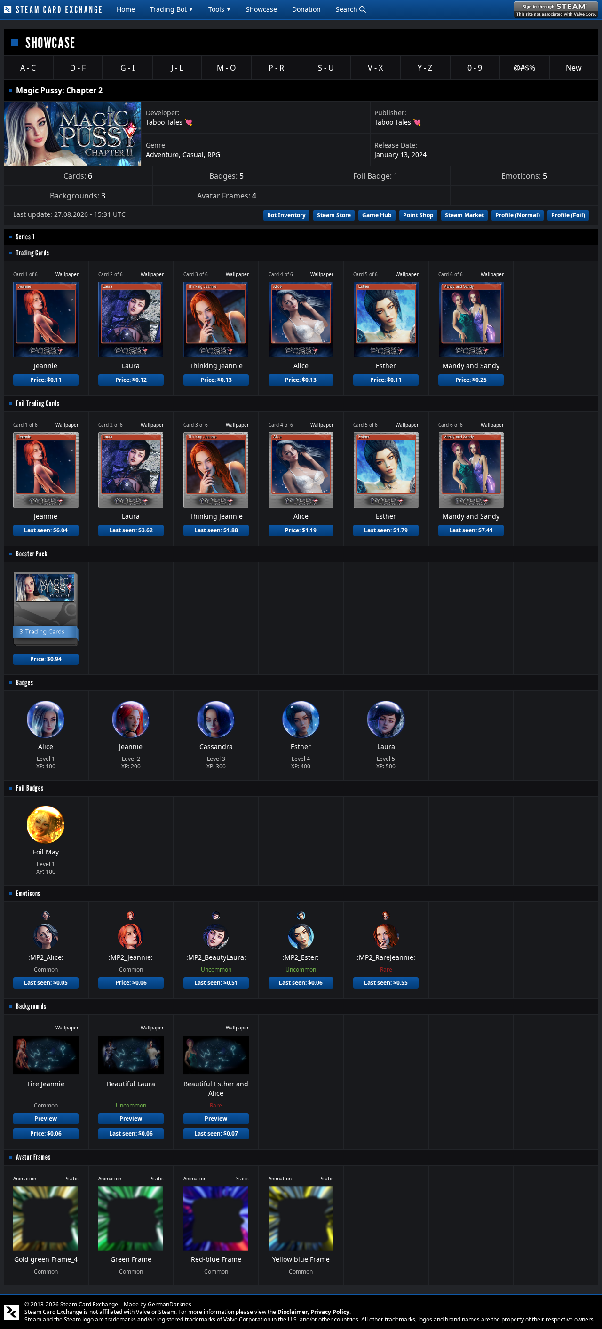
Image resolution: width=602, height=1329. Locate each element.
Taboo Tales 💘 (169, 122)
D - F (78, 68)
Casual (193, 154)
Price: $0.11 (46, 380)
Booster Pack (32, 553)
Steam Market (464, 215)
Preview (45, 1119)
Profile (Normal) (517, 215)
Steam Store (334, 215)
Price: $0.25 (471, 380)
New (574, 68)
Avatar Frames (33, 1157)
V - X (375, 68)
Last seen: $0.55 (386, 983)
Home (126, 9)
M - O (226, 68)
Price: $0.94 (46, 659)
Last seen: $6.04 (46, 530)
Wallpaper (67, 274)
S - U (326, 68)
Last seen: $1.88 (216, 530)
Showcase (261, 9)
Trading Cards (32, 252)
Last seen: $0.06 (301, 983)
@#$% (524, 68)
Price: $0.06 (131, 983)
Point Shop (418, 215)
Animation (24, 1178)
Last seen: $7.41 (471, 530)
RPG (213, 154)
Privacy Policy (329, 1312)
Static (72, 1178)
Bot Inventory (286, 215)
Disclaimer (292, 1312)
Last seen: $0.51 (216, 983)
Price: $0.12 (131, 380)
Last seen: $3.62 (131, 530)
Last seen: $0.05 (46, 983)
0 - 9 (474, 68)
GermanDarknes (169, 1304)
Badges (24, 682)
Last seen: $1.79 (386, 530)
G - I (127, 68)
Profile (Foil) (568, 215)
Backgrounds (31, 1006)
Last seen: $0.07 (216, 1134)
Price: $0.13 (216, 380)
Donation (306, 9)
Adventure (162, 154)
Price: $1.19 (301, 530)
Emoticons (28, 893)
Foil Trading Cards (37, 403)
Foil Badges (30, 787)
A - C (28, 68)
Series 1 (25, 236)
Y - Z (425, 68)
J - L (177, 68)
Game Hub (377, 215)
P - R (276, 68)
